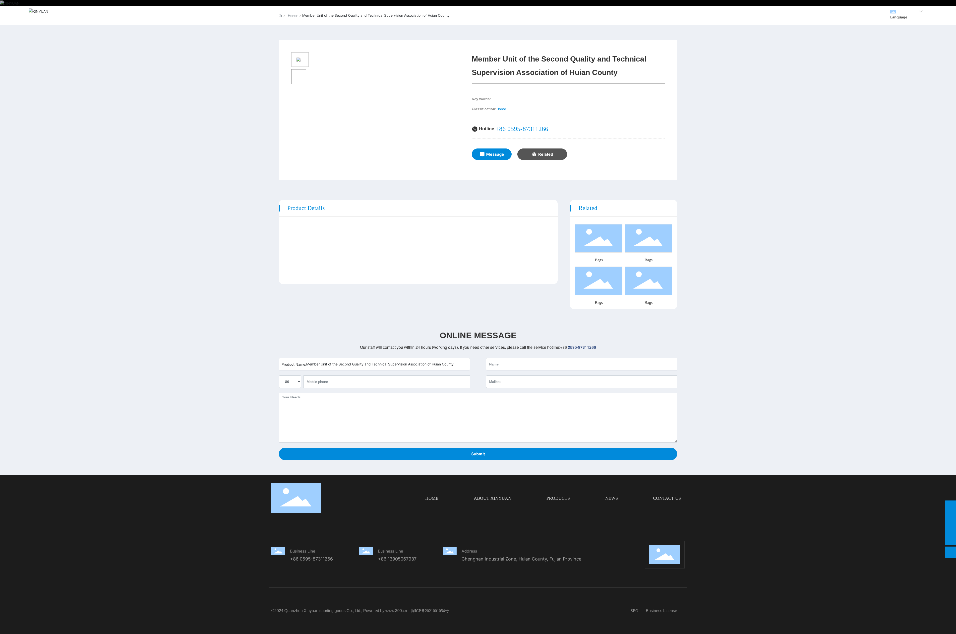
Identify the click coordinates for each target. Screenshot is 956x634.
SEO (634, 611)
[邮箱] (950, 528)
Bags (599, 260)
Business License (661, 611)
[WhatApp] (950, 506)
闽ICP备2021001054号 (430, 611)
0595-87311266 (582, 347)
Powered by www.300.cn (385, 611)
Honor (501, 109)
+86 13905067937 (397, 559)
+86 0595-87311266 (521, 129)
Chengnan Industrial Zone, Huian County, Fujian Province (521, 559)
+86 (564, 347)
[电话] (950, 517)
